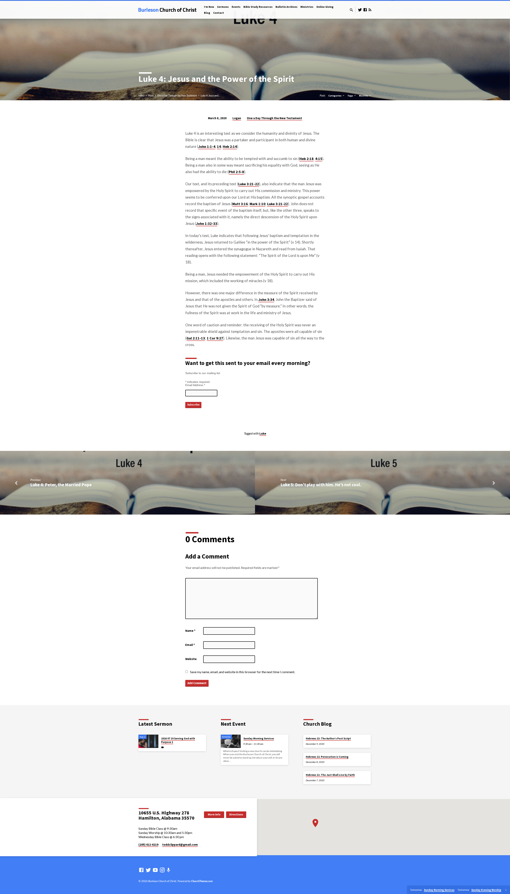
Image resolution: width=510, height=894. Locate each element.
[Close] (506, 890)
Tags (350, 95)
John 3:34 (266, 299)
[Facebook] (365, 9)
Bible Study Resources (258, 7)
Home (141, 95)
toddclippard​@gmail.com (180, 844)
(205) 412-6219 (148, 844)
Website (191, 659)
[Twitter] (360, 9)
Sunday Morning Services (258, 738)
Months (364, 95)
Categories (335, 95)
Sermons (223, 7)
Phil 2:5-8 (236, 172)
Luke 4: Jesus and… (210, 95)
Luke (262, 433)
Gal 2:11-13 (195, 338)
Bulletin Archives (286, 7)
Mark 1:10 (257, 204)
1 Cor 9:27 (215, 338)
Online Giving (324, 7)
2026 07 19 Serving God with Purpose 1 (178, 740)
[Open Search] (351, 10)
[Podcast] (168, 870)
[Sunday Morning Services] (231, 741)
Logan (236, 118)
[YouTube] (155, 870)
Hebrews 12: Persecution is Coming (327, 756)
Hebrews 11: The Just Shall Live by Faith (330, 775)
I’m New (209, 7)
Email (190, 645)
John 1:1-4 (206, 146)
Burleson (167, 9)
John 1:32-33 (206, 223)
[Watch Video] (162, 747)
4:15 (318, 158)
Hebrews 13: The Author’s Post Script (328, 738)
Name (190, 631)
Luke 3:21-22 (248, 184)
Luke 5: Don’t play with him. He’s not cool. (320, 484)
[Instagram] (162, 870)
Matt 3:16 (240, 204)
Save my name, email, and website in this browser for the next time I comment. (242, 672)
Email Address (195, 385)
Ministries (306, 7)
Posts (151, 95)
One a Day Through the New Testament (177, 95)
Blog (207, 13)
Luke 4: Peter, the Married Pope (61, 484)
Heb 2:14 (230, 146)
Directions (236, 814)
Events (236, 7)
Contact (218, 13)
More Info (214, 814)
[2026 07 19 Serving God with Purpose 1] (148, 741)
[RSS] (370, 9)
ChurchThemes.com (202, 881)
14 (219, 146)
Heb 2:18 (306, 158)
